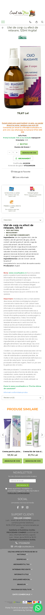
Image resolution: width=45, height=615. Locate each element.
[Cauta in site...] (42, 22)
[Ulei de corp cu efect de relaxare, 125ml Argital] (22, 77)
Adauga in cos (29, 153)
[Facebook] (18, 507)
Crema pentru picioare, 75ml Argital (12, 451)
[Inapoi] (2, 27)
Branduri (21, 584)
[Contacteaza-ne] (30, 22)
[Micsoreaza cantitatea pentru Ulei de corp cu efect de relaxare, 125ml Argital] (9, 153)
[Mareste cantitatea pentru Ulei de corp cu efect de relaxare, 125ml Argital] (16, 153)
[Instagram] (27, 507)
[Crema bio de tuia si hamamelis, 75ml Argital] (33, 432)
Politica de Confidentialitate (19, 493)
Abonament (24, 158)
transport (35, 138)
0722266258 (24, 543)
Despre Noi (22, 559)
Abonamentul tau (21, 564)
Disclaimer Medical (21, 579)
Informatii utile (21, 574)
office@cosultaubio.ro (24, 546)
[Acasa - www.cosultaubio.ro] (23, 13)
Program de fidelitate (21, 589)
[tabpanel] (22, 77)
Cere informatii (22, 177)
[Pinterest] (22, 507)
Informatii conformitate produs (15, 392)
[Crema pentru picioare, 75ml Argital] (12, 432)
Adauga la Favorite (21, 171)
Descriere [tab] (8, 220)
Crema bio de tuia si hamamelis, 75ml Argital (33, 451)
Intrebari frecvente (21, 569)
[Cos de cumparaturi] (36, 22)
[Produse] (3, 22)
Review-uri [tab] (9, 397)
